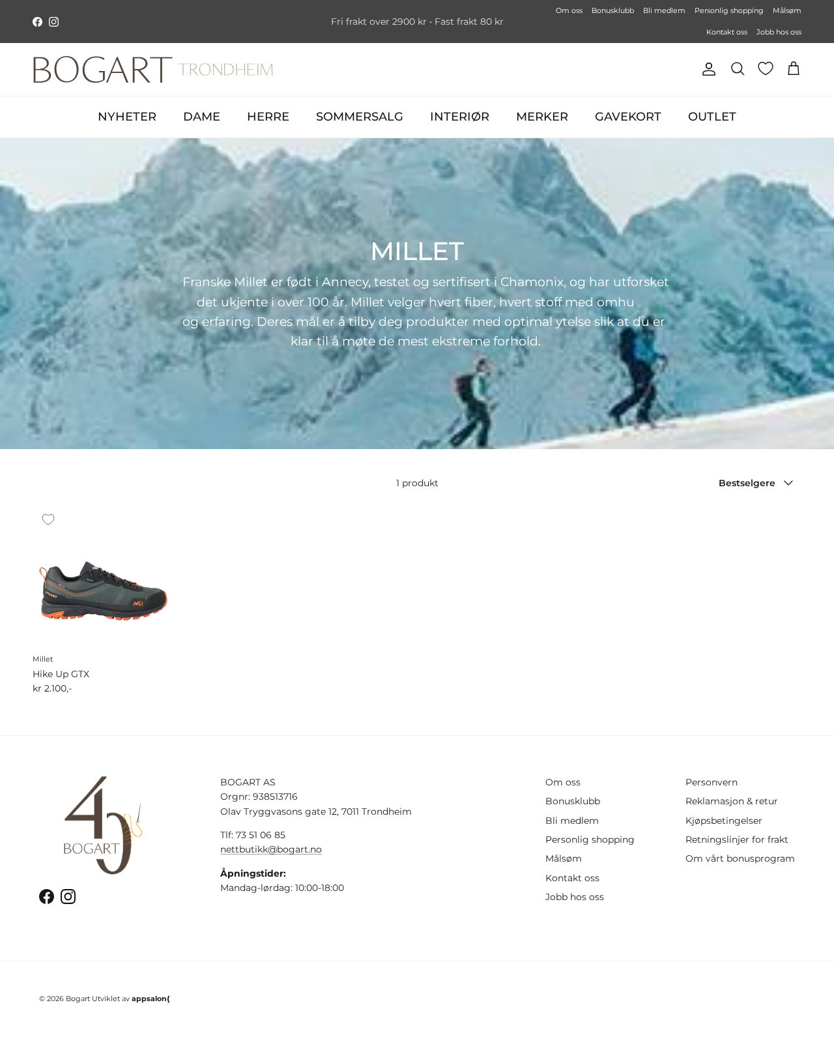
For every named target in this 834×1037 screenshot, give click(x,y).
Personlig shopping (729, 10)
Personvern (711, 782)
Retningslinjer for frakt (736, 839)
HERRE (268, 117)
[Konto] (706, 69)
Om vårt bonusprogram (740, 858)
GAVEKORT (628, 117)
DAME (201, 117)
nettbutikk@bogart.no (271, 849)
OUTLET (712, 117)
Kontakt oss (726, 32)
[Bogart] (153, 69)
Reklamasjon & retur (731, 801)
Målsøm (787, 10)
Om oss (569, 10)
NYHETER (127, 117)
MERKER (542, 117)
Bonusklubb (613, 10)
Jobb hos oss (778, 32)
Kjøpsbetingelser (723, 820)
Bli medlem (664, 10)
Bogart (78, 998)
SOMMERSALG (359, 117)
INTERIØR (459, 117)
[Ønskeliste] (765, 68)
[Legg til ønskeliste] (48, 519)
